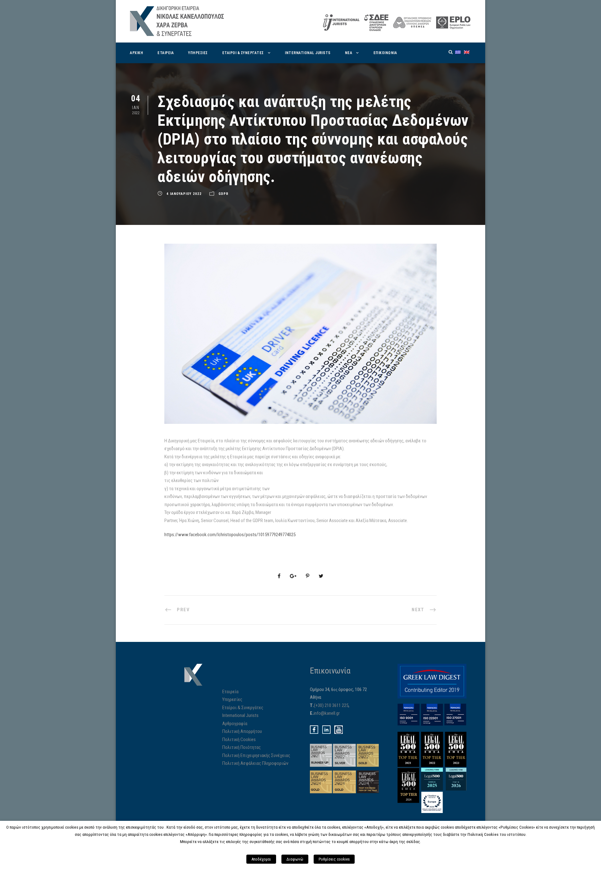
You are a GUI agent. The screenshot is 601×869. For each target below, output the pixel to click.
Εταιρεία (230, 691)
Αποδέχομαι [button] (261, 859)
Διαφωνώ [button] (294, 859)
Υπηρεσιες (198, 53)
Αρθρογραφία (234, 723)
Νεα (348, 53)
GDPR (223, 194)
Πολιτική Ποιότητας (241, 747)
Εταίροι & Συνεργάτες (242, 707)
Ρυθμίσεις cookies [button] (334, 859)
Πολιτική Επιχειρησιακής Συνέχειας (256, 755)
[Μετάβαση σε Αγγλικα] (466, 52)
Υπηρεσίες (232, 699)
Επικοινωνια (385, 53)
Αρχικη (136, 53)
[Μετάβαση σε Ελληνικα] (458, 52)
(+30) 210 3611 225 (331, 705)
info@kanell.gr (327, 713)
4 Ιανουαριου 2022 (184, 194)
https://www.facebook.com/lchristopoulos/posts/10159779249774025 (229, 534)
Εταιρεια (165, 53)
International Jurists (308, 53)
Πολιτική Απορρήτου (242, 731)
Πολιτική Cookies (239, 739)
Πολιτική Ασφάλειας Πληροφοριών (255, 763)
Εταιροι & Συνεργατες (243, 53)
